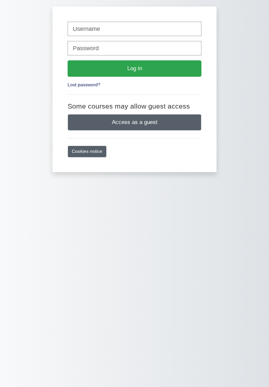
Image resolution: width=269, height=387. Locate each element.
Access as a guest (134, 122)
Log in (134, 68)
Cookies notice (87, 151)
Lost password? (84, 84)
